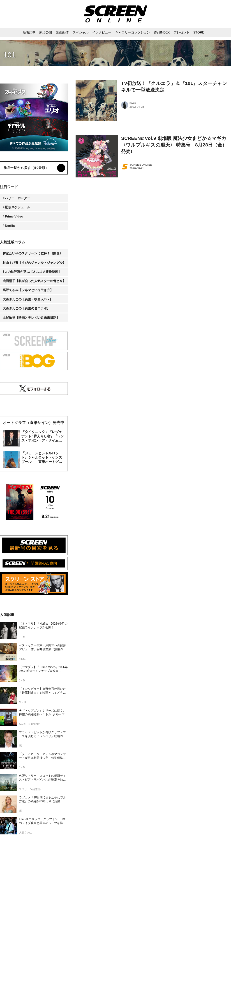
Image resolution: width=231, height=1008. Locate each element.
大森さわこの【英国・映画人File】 (28, 299)
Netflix (10, 225)
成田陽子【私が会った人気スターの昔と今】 (34, 281)
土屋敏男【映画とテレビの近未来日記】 (31, 317)
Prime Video (14, 216)
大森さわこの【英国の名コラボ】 (26, 308)
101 (9, 55)
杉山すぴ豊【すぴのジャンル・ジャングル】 (34, 262)
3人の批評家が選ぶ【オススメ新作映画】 (32, 271)
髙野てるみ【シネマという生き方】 (28, 290)
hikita (132, 103)
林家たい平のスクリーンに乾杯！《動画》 (33, 253)
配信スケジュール (17, 207)
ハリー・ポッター (17, 198)
